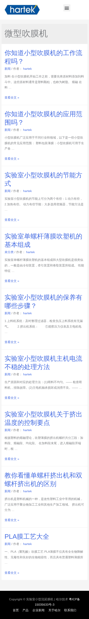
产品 (25, 610)
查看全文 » (12, 97)
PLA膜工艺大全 (27, 536)
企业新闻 (38, 610)
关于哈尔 (54, 610)
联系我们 (70, 610)
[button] (66, 7)
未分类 (9, 252)
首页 (16, 610)
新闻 (8, 68)
